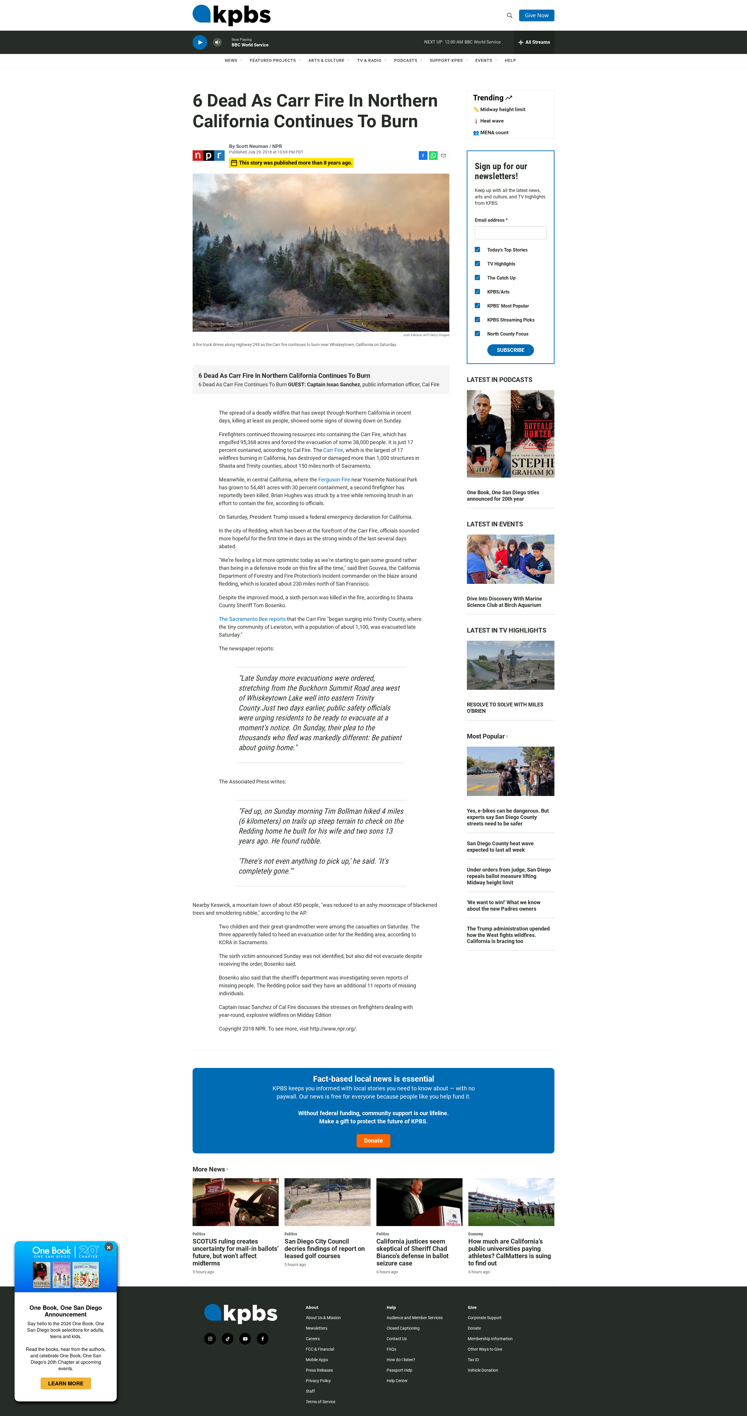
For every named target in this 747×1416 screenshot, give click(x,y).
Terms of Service (320, 1401)
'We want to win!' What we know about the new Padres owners (503, 905)
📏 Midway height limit (499, 109)
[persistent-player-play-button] (200, 42)
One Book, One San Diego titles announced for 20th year (503, 495)
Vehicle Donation (483, 1370)
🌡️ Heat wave (488, 121)
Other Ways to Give (485, 1349)
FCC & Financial (320, 1349)
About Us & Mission (323, 1317)
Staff (310, 1391)
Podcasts (405, 60)
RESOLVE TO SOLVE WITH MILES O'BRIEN (505, 707)
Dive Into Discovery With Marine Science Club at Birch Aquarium (504, 602)
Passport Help (399, 1370)
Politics (199, 1234)
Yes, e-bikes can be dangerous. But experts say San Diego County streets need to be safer (508, 817)
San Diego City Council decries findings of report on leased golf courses (325, 1249)
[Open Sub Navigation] (241, 60)
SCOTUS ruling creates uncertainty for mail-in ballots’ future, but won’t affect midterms (236, 1252)
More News (209, 1169)
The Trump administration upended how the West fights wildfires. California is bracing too (508, 935)
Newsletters (316, 1328)
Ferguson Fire (334, 479)
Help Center (397, 1380)
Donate (373, 1140)
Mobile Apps (317, 1359)
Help (510, 60)
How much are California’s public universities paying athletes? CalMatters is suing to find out (509, 1252)
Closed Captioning (403, 1328)
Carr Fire (333, 450)
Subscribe (510, 350)
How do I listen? (401, 1359)
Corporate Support (485, 1317)
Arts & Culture (326, 60)
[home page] (231, 15)
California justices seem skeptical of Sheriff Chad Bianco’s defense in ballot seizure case (412, 1252)
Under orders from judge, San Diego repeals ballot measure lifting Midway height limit (509, 876)
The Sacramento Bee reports (252, 619)
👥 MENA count (491, 132)
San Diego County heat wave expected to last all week (500, 846)
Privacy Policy (318, 1380)
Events (483, 60)
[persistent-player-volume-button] (217, 42)
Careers (313, 1338)
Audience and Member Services (415, 1317)
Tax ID (473, 1359)
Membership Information (490, 1338)
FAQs (391, 1349)
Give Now (537, 15)
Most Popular (486, 736)
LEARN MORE (65, 1383)
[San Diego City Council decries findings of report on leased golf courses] (328, 1202)
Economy (475, 1234)
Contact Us (397, 1338)
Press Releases (319, 1370)
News (231, 60)
